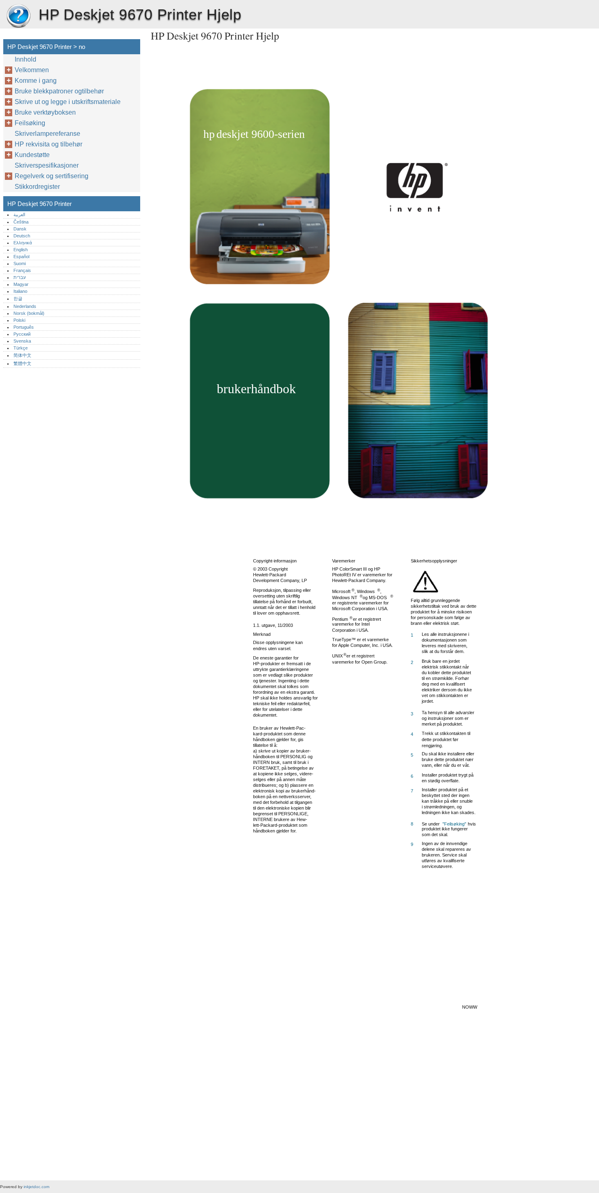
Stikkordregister (37, 186)
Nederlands (24, 306)
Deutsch (21, 235)
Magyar (21, 284)
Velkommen (32, 69)
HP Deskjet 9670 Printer (18, 16)
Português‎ (23, 327)
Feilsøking (30, 123)
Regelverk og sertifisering (51, 176)
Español (21, 256)
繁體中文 (22, 363)
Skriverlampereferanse (47, 133)
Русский (22, 334)
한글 (17, 298)
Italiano (20, 291)
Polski (19, 320)
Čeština (21, 221)
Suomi (19, 263)
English (20, 249)
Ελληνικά (22, 242)
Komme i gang (36, 80)
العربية (19, 214)
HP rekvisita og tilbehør (48, 144)
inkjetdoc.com (36, 1186)
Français (22, 270)
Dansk (19, 228)
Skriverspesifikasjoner (47, 165)
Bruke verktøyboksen (45, 112)
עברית (19, 277)
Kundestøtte (32, 154)
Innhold (25, 59)
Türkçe (20, 347)
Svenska (22, 341)
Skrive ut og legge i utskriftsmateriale (68, 101)
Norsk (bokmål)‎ (28, 313)
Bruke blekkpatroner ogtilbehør (59, 91)
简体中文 (22, 355)
